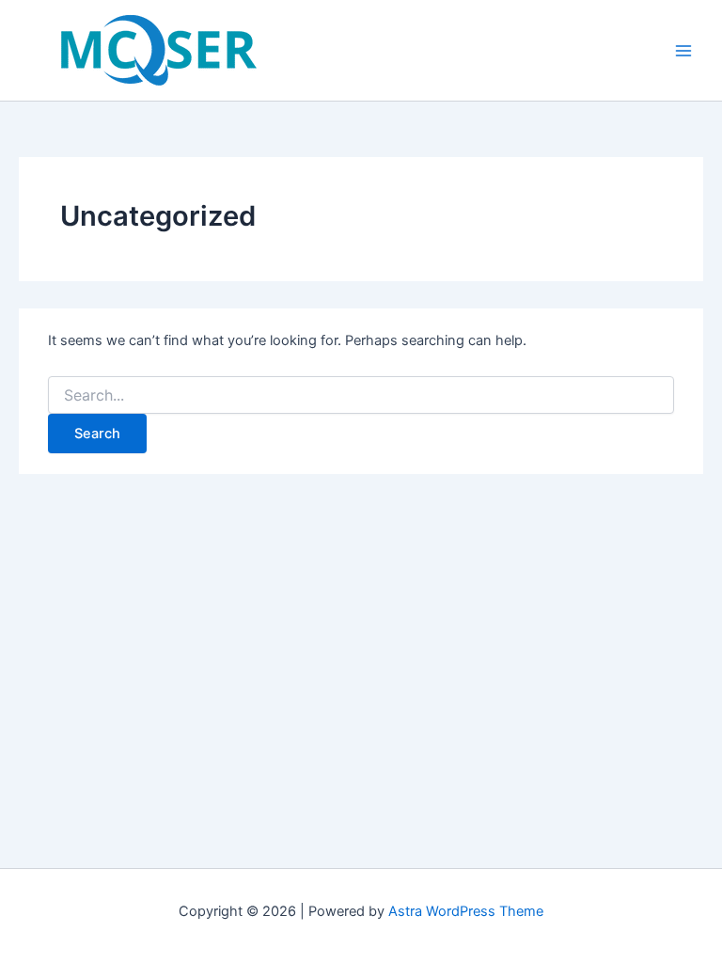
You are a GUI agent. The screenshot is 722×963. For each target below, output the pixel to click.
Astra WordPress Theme (465, 911)
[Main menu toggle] (683, 51)
